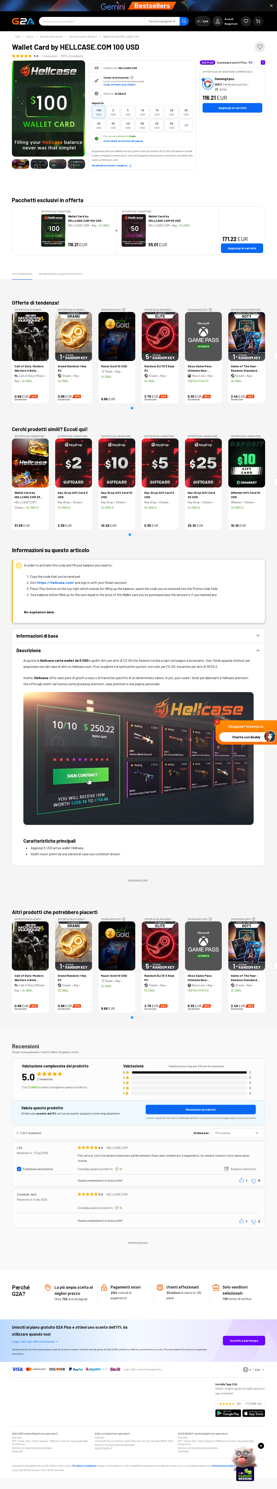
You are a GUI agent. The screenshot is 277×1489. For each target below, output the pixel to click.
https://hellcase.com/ (55, 582)
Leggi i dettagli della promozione (33, 1341)
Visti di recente (22, 273)
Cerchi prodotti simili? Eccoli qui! (50, 429)
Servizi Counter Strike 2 (83, 36)
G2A (17, 36)
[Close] (271, 5)
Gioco (30, 36)
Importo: (98, 103)
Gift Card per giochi (51, 36)
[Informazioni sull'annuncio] (123, 309)
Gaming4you (224, 79)
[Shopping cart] (258, 21)
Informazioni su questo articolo (60, 273)
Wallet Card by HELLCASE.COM (121, 36)
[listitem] (98, 112)
